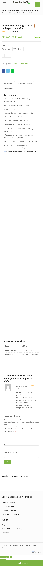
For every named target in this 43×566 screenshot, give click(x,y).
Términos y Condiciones (11, 514)
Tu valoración (10, 432)
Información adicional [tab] (24, 84)
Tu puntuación (10, 428)
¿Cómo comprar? (8, 506)
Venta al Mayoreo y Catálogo (12, 529)
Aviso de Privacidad (9, 510)
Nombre (8, 444)
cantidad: (6, 45)
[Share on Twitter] (8, 71)
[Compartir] (7, 557)
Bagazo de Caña (17, 64)
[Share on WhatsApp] (12, 71)
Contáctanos (6, 533)
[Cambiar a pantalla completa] (4, 557)
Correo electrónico (11, 452)
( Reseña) (14, 31)
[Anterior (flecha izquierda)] (1, 559)
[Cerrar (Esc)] (11, 557)
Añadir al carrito (23, 563)
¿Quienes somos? (8, 502)
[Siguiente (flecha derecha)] (4, 559)
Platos (27, 64)
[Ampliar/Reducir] (1, 557)
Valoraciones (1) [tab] (9, 89)
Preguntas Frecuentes (10, 525)
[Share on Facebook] (3, 71)
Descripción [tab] (7, 84)
